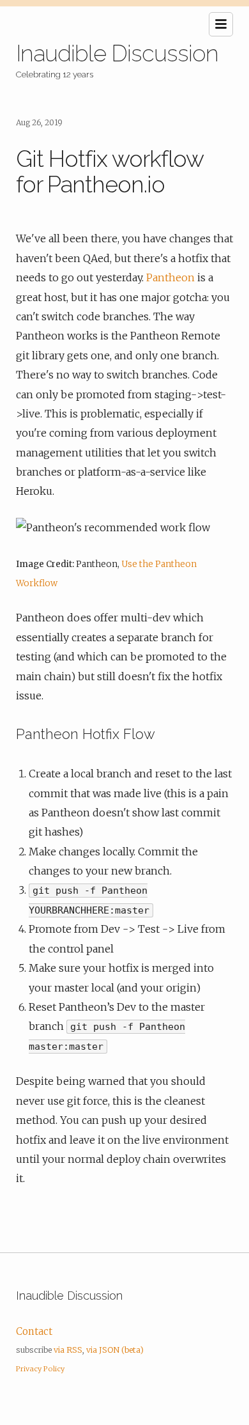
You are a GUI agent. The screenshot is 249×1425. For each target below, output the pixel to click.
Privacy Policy (40, 1368)
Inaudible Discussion (117, 53)
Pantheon (170, 277)
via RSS (68, 1350)
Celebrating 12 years (54, 74)
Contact (34, 1331)
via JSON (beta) (115, 1350)
